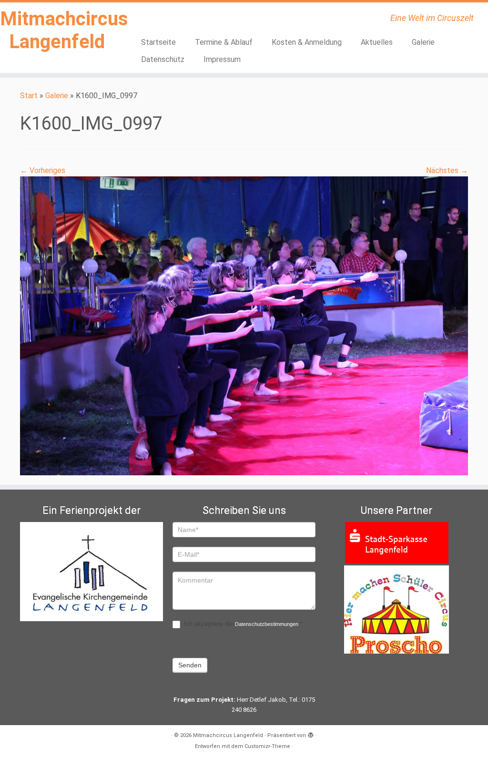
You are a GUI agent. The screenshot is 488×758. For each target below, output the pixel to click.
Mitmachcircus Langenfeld (57, 30)
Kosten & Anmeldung (307, 42)
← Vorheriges (42, 170)
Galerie (423, 42)
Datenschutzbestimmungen (266, 624)
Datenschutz (162, 59)
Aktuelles (377, 42)
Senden (190, 665)
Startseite (158, 42)
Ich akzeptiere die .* (242, 623)
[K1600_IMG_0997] (244, 325)
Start (29, 95)
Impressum (222, 59)
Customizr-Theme (267, 746)
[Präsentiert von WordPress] (310, 733)
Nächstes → (447, 170)
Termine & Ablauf (224, 42)
